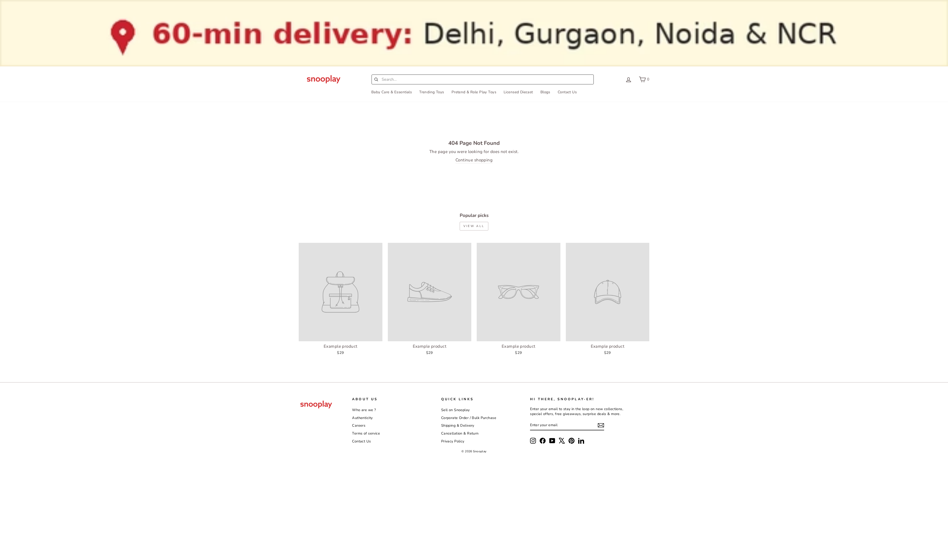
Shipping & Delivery (457, 425)
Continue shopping (474, 160)
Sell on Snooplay (455, 409)
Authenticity (362, 417)
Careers (358, 425)
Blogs (545, 92)
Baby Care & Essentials (391, 92)
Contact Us (567, 92)
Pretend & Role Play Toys (474, 92)
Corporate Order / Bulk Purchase (468, 417)
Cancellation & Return (460, 433)
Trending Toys (431, 92)
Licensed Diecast (518, 92)
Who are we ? (364, 409)
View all (474, 226)
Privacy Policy (452, 441)
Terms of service (366, 433)
